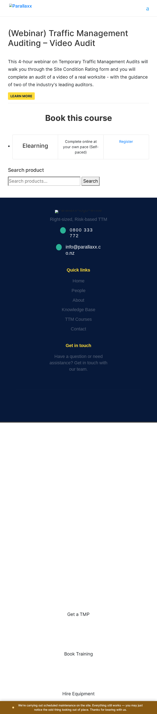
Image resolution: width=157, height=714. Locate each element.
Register (126, 141)
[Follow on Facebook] (64, 406)
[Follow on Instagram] (77, 406)
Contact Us (30, 381)
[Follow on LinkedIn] (88, 406)
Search (90, 181)
